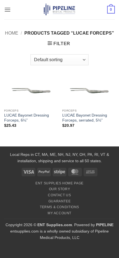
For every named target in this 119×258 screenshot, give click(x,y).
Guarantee (59, 201)
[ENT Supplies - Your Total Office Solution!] (59, 9)
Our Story (59, 189)
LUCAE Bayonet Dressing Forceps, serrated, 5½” (84, 117)
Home (11, 33)
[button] (7, 9)
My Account (59, 213)
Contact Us (59, 195)
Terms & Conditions (59, 207)
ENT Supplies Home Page (59, 183)
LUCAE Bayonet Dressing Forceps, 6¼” (26, 117)
